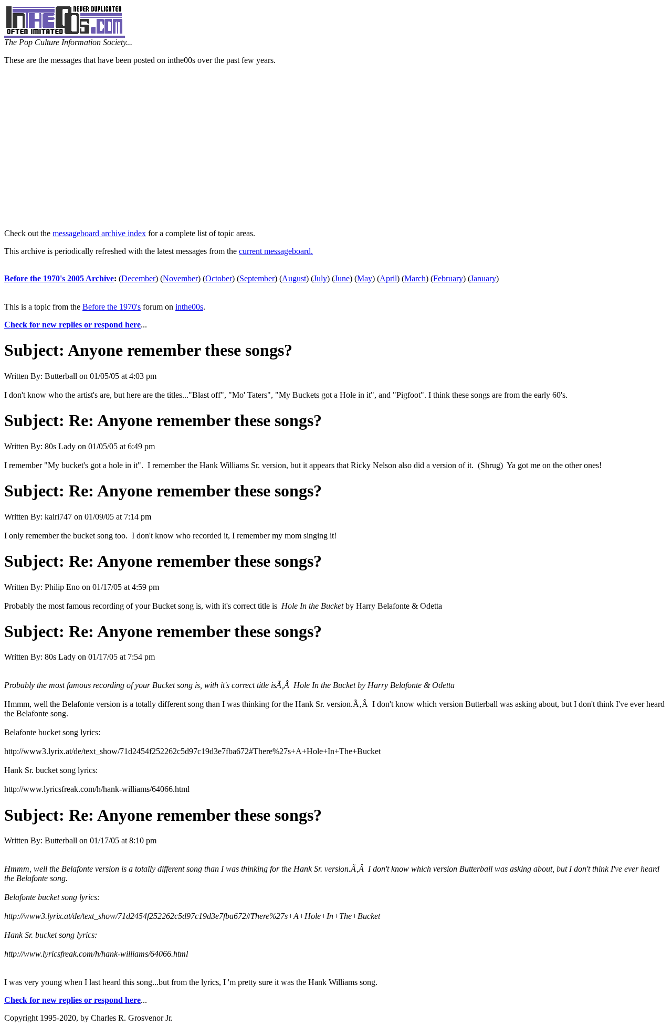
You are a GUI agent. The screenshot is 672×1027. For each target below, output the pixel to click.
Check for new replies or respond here (72, 324)
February (448, 278)
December (138, 278)
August (294, 278)
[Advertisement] (336, 146)
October (218, 278)
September (257, 278)
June (342, 278)
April (388, 278)
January (483, 278)
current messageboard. (276, 251)
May (364, 278)
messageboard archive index (99, 233)
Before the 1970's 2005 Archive (59, 278)
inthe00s (189, 306)
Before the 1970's (111, 306)
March (415, 278)
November (180, 278)
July (320, 278)
